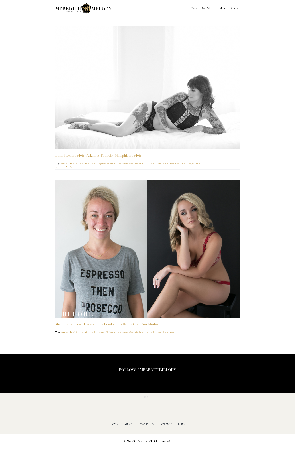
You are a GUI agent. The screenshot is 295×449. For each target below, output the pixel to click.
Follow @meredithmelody (147, 370)
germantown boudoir (128, 163)
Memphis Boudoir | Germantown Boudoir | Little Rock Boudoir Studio (106, 324)
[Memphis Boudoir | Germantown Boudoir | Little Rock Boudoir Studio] (147, 249)
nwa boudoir (181, 163)
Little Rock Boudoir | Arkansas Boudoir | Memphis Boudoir (98, 156)
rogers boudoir (195, 163)
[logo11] (83, 4)
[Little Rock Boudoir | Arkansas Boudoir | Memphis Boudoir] (147, 87)
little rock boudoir (147, 163)
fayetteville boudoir (107, 163)
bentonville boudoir (88, 163)
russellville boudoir (64, 167)
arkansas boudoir (69, 163)
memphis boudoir (165, 163)
